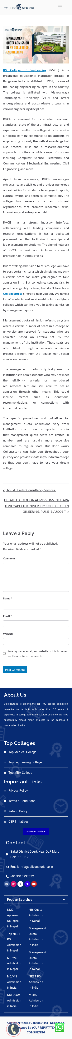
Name (7, 598)
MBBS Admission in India (36, 1000)
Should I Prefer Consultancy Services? (31, 490)
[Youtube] (34, 884)
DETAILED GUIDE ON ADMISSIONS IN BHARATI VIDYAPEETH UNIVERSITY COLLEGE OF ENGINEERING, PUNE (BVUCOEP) (36, 505)
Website (8, 633)
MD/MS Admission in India (14, 982)
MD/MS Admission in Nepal (14, 963)
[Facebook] (7, 884)
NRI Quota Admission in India (14, 1000)
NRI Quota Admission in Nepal (36, 915)
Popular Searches (19, 899)
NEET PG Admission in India (36, 982)
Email (7, 616)
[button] (60, 7)
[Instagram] (14, 884)
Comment (10, 558)
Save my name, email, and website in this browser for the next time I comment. (37, 653)
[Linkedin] (27, 884)
